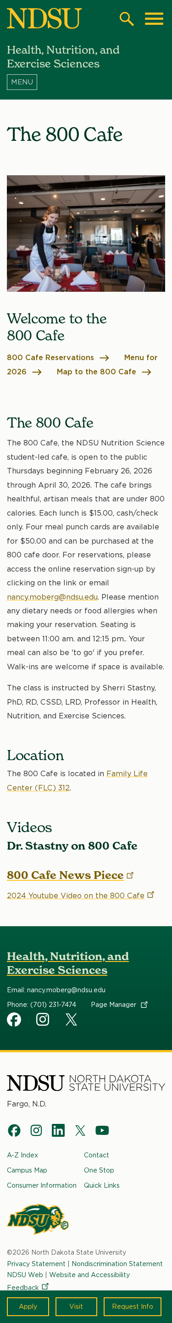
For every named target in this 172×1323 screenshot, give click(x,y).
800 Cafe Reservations (51, 357)
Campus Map (27, 1170)
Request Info (132, 1306)
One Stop (99, 1170)
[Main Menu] (154, 19)
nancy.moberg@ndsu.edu (52, 597)
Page (114, 1004)
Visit (76, 1306)
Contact (96, 1155)
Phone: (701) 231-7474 (41, 1004)
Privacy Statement (36, 1263)
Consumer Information (42, 1185)
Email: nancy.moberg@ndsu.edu (56, 990)
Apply (28, 1306)
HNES (14, 1019)
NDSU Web (25, 1275)
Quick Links (102, 1185)
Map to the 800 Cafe (98, 371)
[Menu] (86, 82)
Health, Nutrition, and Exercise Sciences (68, 963)
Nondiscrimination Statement (117, 1263)
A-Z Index (22, 1155)
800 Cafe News (65, 875)
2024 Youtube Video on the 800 (75, 895)
